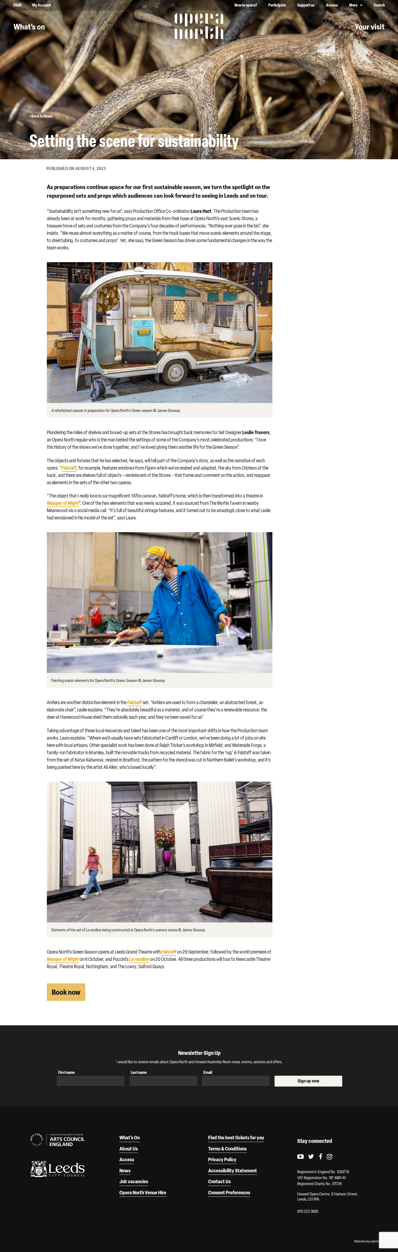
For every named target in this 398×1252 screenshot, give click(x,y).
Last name (139, 1072)
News (125, 1170)
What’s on (29, 26)
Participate (277, 5)
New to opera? (245, 5)
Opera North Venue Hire (142, 1192)
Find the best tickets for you (236, 1137)
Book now (66, 992)
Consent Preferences (229, 1192)
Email (207, 1072)
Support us (306, 5)
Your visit (369, 26)
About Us (128, 1148)
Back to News (42, 116)
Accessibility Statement (232, 1170)
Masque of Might (63, 959)
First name (66, 1072)
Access (332, 5)
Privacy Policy (222, 1159)
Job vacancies (133, 1181)
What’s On (129, 1137)
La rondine (139, 959)
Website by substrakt (369, 1241)
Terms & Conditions (227, 1148)
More (353, 5)
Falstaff (69, 467)
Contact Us (219, 1181)
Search (379, 5)
